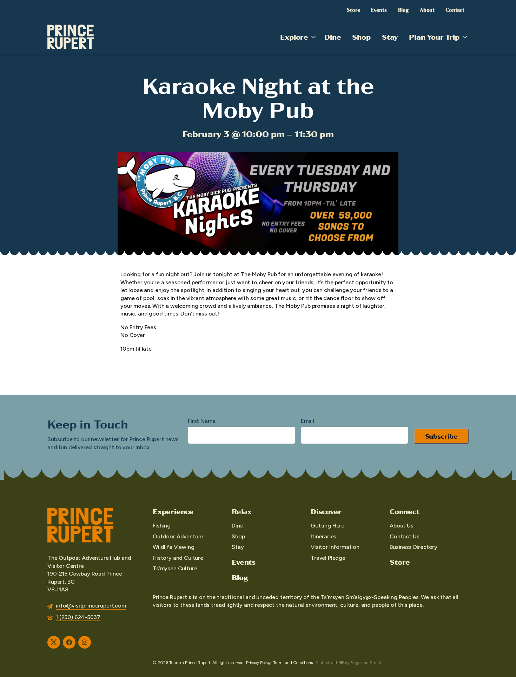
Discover (326, 511)
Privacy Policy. (259, 662)
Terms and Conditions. (293, 662)
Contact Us (404, 536)
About (427, 9)
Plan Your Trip (434, 36)
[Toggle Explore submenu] (313, 37)
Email (307, 421)
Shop (361, 36)
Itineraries (323, 536)
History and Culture (178, 558)
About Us (402, 525)
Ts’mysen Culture (175, 568)
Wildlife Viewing (173, 547)
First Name (201, 421)
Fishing (162, 525)
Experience (173, 511)
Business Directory (413, 547)
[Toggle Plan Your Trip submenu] (465, 37)
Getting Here (327, 525)
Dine (332, 36)
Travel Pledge (328, 558)
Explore (294, 36)
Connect (404, 511)
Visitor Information (335, 547)
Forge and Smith (365, 662)
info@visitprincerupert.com (91, 605)
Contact (455, 9)
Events (378, 9)
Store (353, 9)
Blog (403, 9)
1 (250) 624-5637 (78, 617)
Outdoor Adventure (178, 536)
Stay (390, 36)
